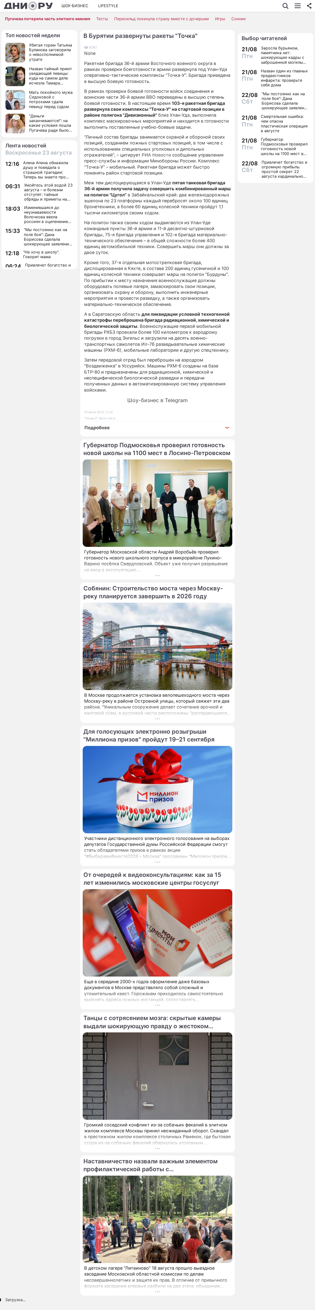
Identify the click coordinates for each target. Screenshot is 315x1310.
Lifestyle (108, 5)
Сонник (238, 18)
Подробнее (97, 427)
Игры (220, 18)
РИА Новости (156, 155)
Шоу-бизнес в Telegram (157, 400)
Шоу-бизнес (75, 5)
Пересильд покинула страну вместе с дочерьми (161, 18)
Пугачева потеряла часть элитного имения (47, 18)
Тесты (102, 18)
